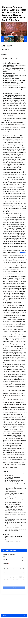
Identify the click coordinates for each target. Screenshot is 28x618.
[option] (4, 39)
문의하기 (4, 615)
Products (3, 3)
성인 (5, 556)
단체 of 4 (6, 560)
